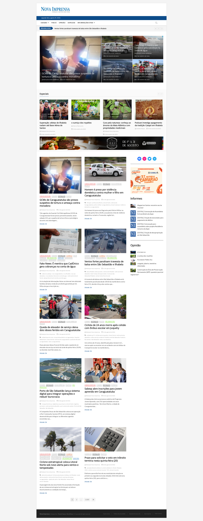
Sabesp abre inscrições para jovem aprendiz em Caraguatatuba (103, 390)
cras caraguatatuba (57, 274)
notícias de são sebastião (53, 406)
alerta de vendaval (47, 475)
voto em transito (114, 470)
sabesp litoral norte (49, 278)
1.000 (87, 499)
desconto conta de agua (60, 276)
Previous (158, 28)
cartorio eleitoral (107, 468)
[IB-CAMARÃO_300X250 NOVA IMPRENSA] (146, 168)
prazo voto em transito (99, 470)
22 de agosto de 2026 (68, 79)
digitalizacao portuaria (59, 404)
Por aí (53, 23)
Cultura (114, 114)
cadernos (139, 109)
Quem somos (106, 513)
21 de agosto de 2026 (112, 56)
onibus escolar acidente (97, 337)
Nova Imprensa (46, 117)
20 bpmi (89, 203)
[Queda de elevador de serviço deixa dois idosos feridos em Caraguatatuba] (60, 307)
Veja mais (46, 224)
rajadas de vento (53, 479)
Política (68, 385)
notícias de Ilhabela (108, 271)
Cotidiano (45, 111)
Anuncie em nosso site (134, 513)
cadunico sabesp (46, 274)
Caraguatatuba (47, 69)
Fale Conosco (158, 513)
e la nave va (141, 252)
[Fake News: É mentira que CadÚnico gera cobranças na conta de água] (60, 241)
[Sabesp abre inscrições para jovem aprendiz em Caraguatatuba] (105, 370)
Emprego (114, 385)
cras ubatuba (49, 276)
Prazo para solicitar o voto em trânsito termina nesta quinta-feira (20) (105, 459)
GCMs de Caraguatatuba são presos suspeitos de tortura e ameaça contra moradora (68, 75)
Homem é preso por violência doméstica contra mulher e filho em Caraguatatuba (117, 48)
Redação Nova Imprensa (51, 79)
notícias (90, 470)
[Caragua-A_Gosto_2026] (101, 138)
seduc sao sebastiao (105, 339)
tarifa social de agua (60, 278)
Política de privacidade (119, 513)
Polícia (69, 69)
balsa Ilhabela (90, 271)
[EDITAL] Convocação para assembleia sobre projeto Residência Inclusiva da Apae (150, 226)
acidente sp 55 (91, 335)
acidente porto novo (47, 337)
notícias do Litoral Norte (55, 477)
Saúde (156, 114)
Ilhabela (55, 114)
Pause (155, 28)
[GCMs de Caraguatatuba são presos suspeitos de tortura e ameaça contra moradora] (60, 175)
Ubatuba (61, 258)
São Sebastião (52, 258)
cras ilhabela (66, 274)
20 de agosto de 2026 (64, 401)
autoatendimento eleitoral (94, 468)
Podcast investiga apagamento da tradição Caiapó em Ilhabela (117, 124)
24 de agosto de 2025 (142, 129)
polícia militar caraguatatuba (102, 205)
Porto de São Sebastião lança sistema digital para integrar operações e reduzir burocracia (60, 393)
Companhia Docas (47, 404)
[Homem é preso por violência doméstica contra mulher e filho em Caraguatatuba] (105, 169)
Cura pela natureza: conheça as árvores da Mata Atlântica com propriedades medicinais (85, 125)
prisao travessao (115, 205)
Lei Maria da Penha (97, 203)
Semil (91, 274)
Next (161, 28)
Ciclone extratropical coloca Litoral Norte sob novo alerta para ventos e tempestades (59, 464)
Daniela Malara (108, 128)
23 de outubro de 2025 (47, 129)
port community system (67, 406)
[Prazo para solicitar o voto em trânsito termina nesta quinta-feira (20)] (105, 439)
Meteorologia (111, 255)
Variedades (69, 258)
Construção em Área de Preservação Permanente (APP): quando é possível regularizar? (146, 272)
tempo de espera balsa (100, 274)
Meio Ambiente (85, 117)
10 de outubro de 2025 (122, 128)
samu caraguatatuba (54, 341)
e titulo (114, 468)
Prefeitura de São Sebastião (112, 337)
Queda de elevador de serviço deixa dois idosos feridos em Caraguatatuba (146, 71)
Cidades (44, 23)
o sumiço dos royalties (50, 122)
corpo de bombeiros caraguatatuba (64, 337)
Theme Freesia (62, 514)
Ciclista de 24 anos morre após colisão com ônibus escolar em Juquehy (105, 326)
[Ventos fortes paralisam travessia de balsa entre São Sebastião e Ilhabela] (105, 241)
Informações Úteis (85, 23)
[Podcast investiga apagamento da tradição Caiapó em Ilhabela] (117, 110)
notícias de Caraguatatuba (62, 339)
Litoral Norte (106, 203)
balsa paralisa (99, 271)
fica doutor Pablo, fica (144, 122)
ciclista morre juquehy (101, 335)
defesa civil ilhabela (70, 475)
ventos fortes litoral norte (103, 276)
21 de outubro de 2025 (79, 134)
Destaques (62, 69)
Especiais (71, 23)
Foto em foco (46, 114)
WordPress (70, 514)
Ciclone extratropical (59, 475)
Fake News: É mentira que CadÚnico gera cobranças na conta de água (147, 48)
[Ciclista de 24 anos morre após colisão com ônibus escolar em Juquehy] (105, 307)
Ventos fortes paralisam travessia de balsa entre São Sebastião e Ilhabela (80, 28)
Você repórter (147, 513)
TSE (108, 470)
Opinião (62, 23)
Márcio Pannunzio (46, 126)
